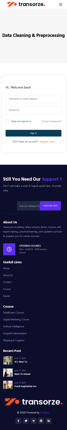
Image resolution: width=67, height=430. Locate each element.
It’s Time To (20, 362)
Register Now (47, 141)
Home (6, 268)
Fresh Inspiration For (25, 386)
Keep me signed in (21, 121)
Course (7, 289)
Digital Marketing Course (16, 319)
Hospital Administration (15, 333)
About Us (8, 275)
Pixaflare (44, 412)
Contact (7, 282)
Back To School (22, 374)
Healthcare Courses (13, 312)
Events (6, 296)
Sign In (33, 133)
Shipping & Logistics (13, 340)
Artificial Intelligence (13, 326)
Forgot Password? (51, 121)
